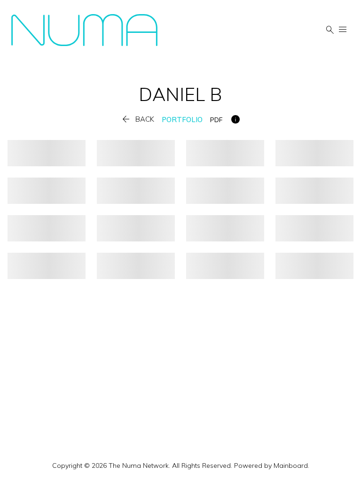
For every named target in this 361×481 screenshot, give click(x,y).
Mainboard (291, 465)
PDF (216, 119)
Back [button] (137, 119)
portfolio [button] (182, 119)
